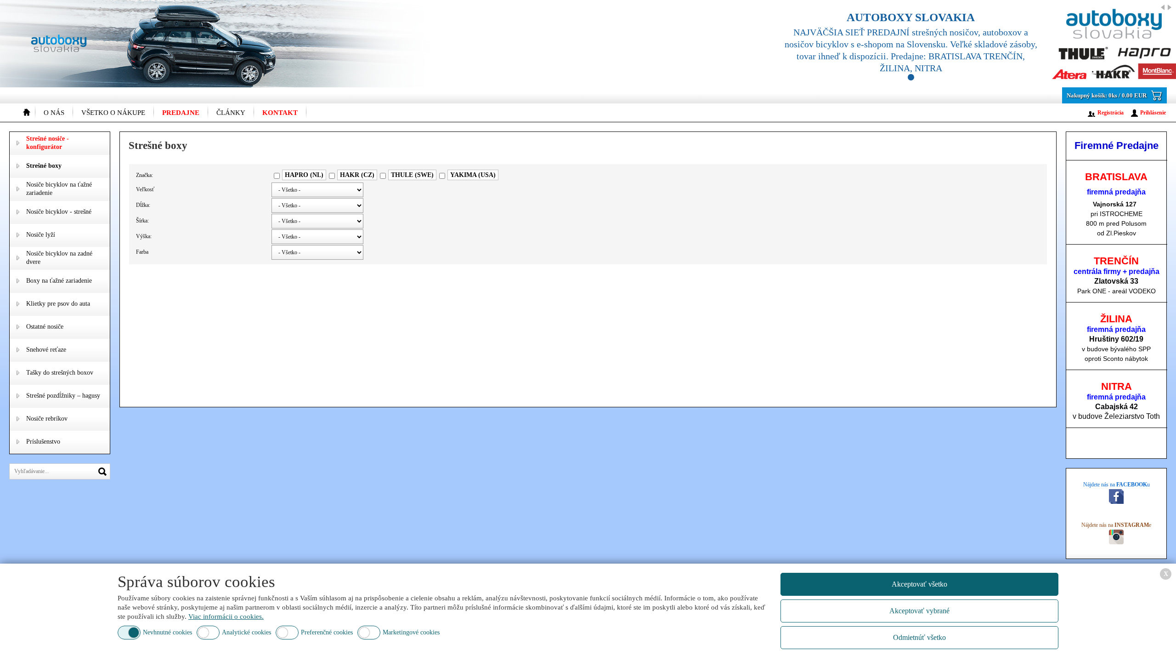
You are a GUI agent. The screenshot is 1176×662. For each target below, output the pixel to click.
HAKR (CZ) (357, 174)
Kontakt (280, 112)
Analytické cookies (246, 632)
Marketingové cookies (411, 632)
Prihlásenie (1153, 112)
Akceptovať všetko (919, 584)
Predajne (180, 112)
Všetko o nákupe (113, 112)
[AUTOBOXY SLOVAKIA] (969, 43)
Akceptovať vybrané (919, 611)
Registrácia (1110, 112)
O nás (54, 112)
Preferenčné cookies (327, 632)
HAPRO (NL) (304, 174)
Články (230, 112)
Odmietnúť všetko (919, 637)
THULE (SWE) (412, 174)
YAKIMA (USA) (473, 174)
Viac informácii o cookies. (226, 616)
